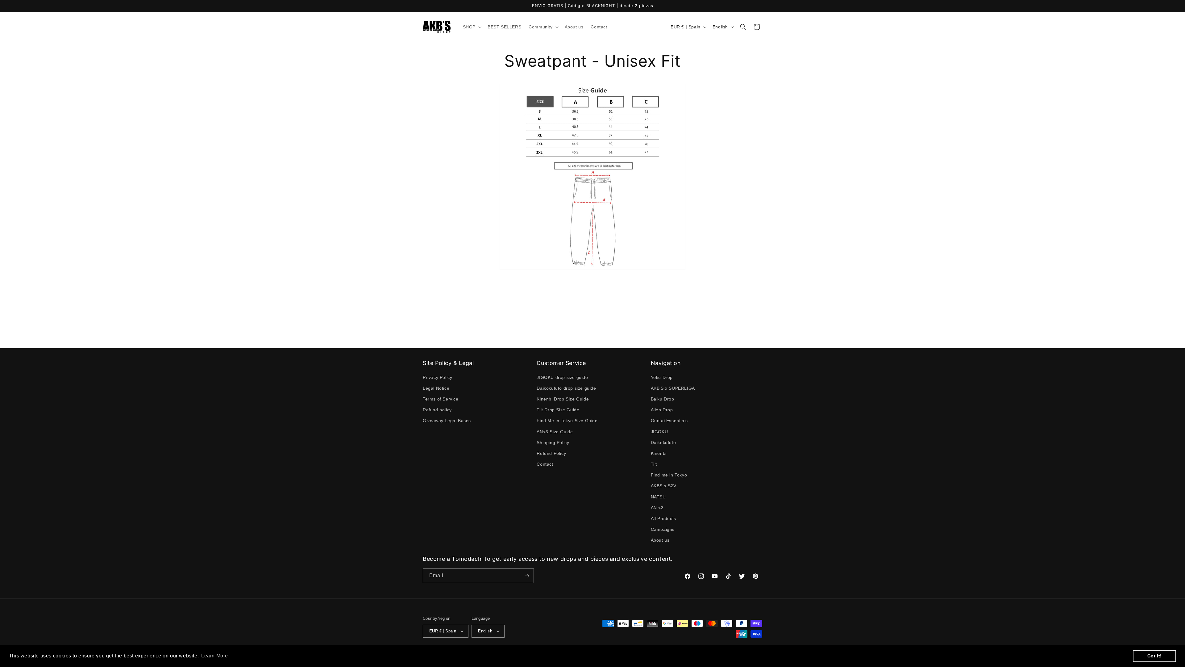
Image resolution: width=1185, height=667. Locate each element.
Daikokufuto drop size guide (566, 388)
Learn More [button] (214, 655)
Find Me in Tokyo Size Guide (567, 420)
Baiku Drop (662, 398)
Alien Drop (662, 409)
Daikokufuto (663, 442)
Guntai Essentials (669, 420)
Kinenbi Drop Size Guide (563, 398)
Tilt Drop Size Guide (558, 409)
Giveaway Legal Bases (447, 420)
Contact (545, 464)
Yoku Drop (662, 377)
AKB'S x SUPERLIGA (673, 388)
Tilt (654, 464)
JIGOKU (659, 431)
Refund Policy (551, 453)
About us (660, 540)
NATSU (658, 496)
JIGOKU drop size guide (562, 377)
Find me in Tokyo (669, 474)
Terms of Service (441, 398)
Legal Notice (436, 388)
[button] (471, 26)
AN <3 (657, 507)
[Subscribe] (527, 575)
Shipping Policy (553, 442)
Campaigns (663, 529)
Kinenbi (659, 453)
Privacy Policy (437, 377)
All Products (663, 518)
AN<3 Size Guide (555, 431)
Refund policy (437, 409)
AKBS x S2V (663, 486)
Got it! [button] (1154, 655)
